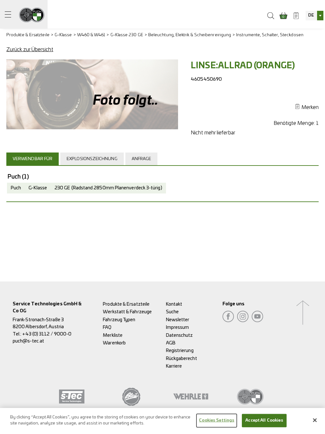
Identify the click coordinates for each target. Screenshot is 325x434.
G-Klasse (63, 35)
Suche (172, 311)
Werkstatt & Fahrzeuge (127, 311)
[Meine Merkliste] (296, 15)
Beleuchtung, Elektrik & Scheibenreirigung (189, 35)
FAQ (107, 327)
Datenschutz (179, 335)
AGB (171, 343)
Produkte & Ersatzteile (28, 35)
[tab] (33, 159)
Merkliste (113, 335)
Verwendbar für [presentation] (32, 159)
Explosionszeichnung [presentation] (92, 159)
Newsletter (177, 319)
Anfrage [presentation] (141, 159)
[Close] (315, 420)
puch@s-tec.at (28, 341)
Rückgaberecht (181, 358)
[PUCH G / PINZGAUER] (32, 14)
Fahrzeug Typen (119, 319)
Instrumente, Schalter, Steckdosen (269, 35)
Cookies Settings (216, 420)
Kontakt (174, 304)
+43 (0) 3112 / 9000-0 (46, 334)
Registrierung (180, 350)
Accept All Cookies (264, 420)
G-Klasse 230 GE (126, 35)
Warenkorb (114, 343)
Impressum (177, 327)
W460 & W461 (91, 35)
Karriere (174, 366)
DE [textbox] (311, 15)
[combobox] (314, 15)
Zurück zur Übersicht (29, 49)
